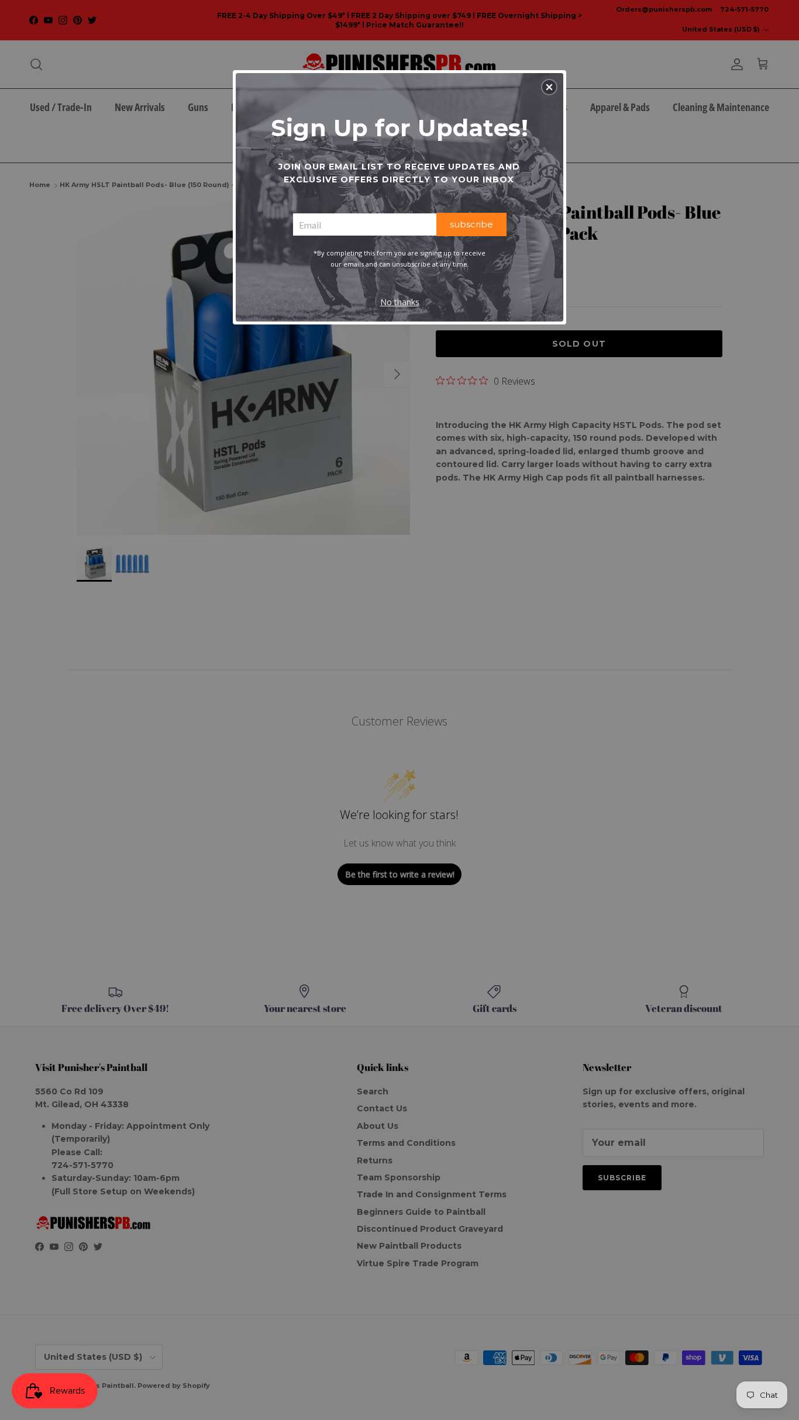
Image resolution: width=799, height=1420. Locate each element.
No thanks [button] (399, 302)
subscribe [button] (471, 224)
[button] (549, 87)
